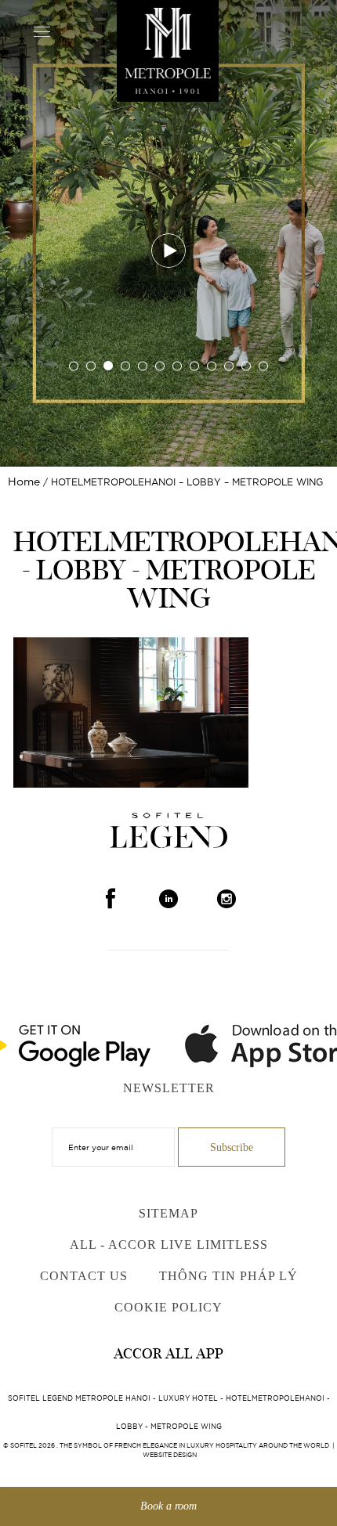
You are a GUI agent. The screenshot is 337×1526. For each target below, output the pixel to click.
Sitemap (168, 1213)
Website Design (170, 1455)
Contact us (84, 1275)
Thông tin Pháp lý (228, 1275)
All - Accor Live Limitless (169, 1244)
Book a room (168, 1506)
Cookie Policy (168, 1307)
